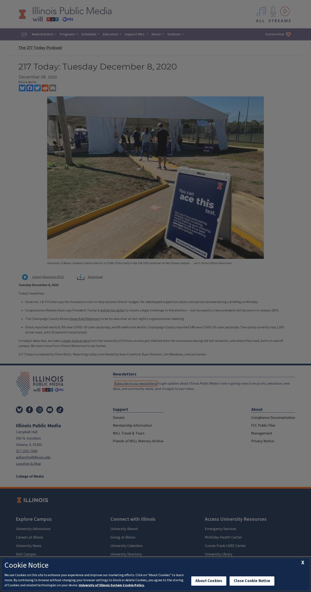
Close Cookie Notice (252, 581)
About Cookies (208, 581)
